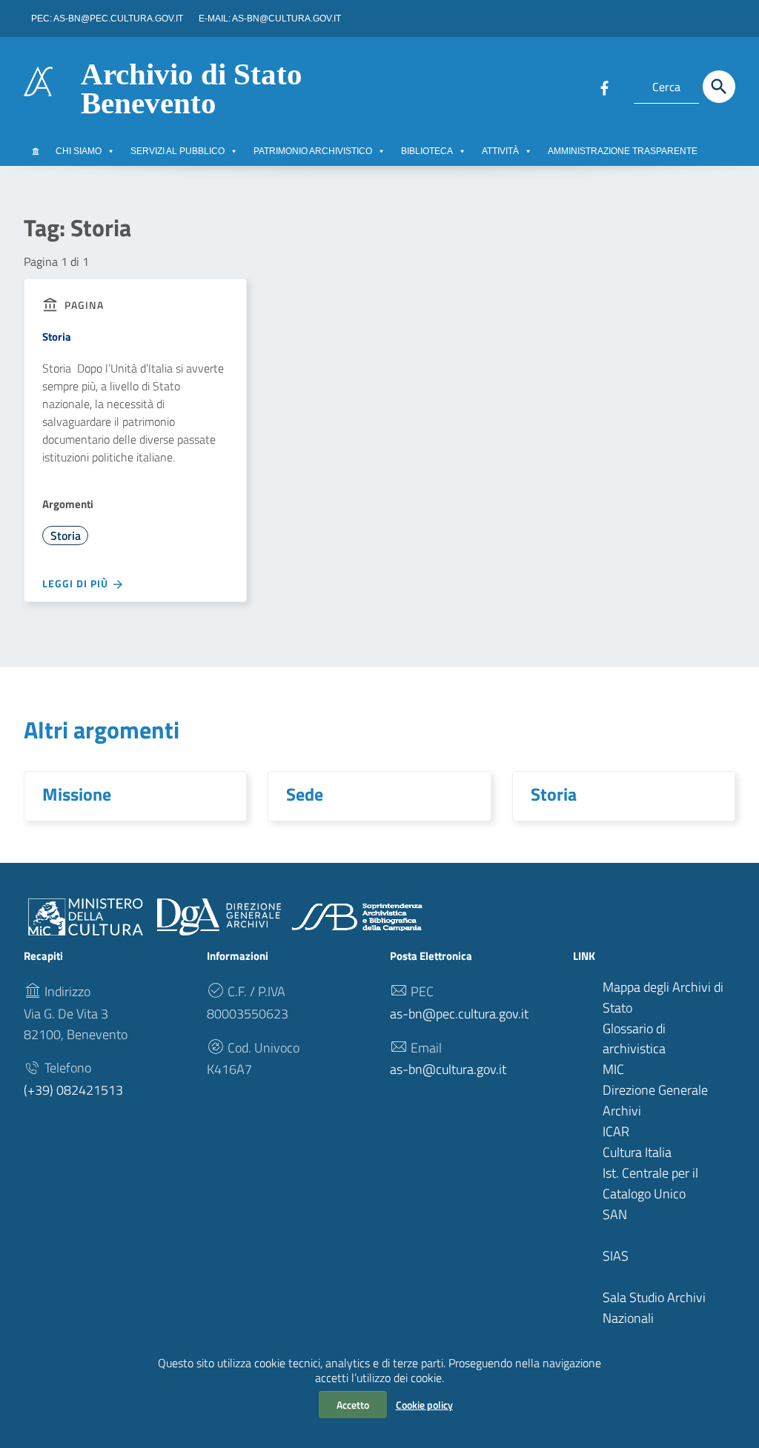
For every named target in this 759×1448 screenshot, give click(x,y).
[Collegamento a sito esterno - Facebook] (604, 87)
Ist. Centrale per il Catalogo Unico (650, 1183)
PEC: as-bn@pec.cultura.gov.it (107, 18)
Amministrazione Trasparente (622, 151)
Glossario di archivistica (634, 1038)
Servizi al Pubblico (177, 151)
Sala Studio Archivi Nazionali (654, 1307)
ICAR (616, 1131)
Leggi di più (76, 583)
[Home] (36, 151)
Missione (76, 794)
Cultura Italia (637, 1152)
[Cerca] (719, 86)
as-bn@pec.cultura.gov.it (459, 1014)
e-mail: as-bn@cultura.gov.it (270, 18)
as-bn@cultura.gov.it (448, 1069)
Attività (500, 151)
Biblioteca (427, 151)
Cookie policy (424, 1404)
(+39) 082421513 (73, 1090)
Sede (304, 794)
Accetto (353, 1404)
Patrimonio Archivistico (312, 151)
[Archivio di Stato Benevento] (38, 80)
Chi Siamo (79, 151)
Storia (56, 336)
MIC (613, 1069)
